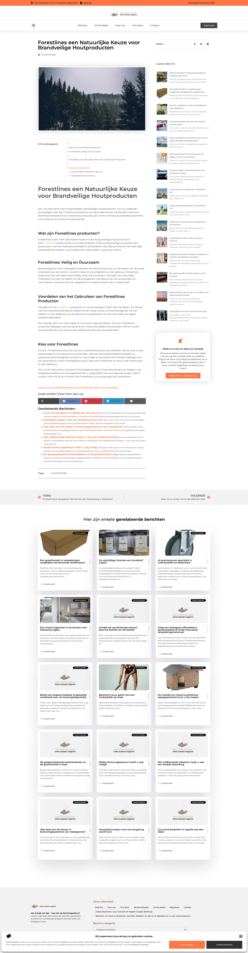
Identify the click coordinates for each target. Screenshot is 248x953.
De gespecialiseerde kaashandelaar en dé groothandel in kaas (81, 454)
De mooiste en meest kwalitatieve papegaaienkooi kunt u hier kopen (178, 696)
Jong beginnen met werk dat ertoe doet (188, 311)
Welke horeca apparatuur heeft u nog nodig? (71, 447)
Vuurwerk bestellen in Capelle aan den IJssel (71, 413)
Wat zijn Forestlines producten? (85, 147)
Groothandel (48, 54)
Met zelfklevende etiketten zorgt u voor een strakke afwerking (81, 437)
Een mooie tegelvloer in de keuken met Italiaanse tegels (63, 628)
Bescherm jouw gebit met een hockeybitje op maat (117, 696)
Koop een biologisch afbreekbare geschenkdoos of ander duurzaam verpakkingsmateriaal (178, 630)
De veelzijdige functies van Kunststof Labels (121, 561)
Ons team (137, 25)
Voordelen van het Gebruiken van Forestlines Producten (97, 159)
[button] (240, 936)
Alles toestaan (187, 945)
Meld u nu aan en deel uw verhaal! (183, 348)
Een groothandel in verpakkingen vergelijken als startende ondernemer (62, 561)
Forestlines (49, 243)
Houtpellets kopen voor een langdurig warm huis (73, 419)
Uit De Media (101, 25)
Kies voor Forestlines (79, 167)
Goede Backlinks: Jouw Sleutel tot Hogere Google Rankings (124, 911)
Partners (82, 25)
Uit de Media (159, 907)
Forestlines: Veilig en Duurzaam (85, 151)
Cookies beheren (224, 945)
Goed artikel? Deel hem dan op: (87, 171)
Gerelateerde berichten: (83, 175)
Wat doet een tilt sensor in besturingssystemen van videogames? (84, 426)
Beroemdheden (141, 907)
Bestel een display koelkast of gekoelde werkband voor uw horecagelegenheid (63, 696)
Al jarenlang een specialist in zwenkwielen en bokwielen (175, 561)
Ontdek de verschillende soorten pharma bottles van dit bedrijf (118, 628)
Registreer (175, 907)
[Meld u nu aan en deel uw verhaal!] (183, 340)
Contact (154, 25)
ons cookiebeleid (131, 945)
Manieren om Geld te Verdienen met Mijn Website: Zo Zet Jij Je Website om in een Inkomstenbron (142, 916)
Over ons (120, 25)
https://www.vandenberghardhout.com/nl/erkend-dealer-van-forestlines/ (78, 387)
